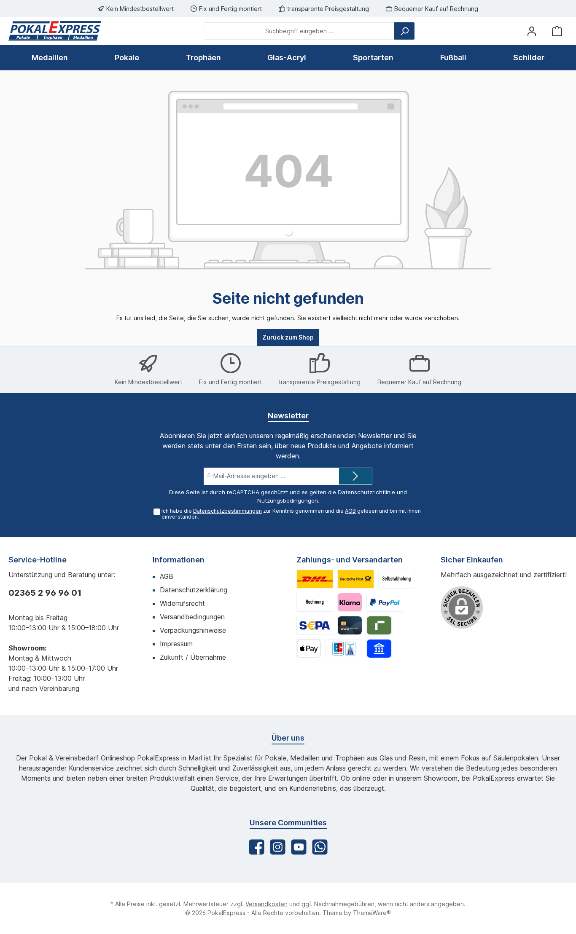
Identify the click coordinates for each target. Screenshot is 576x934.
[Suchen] (404, 31)
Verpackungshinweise (193, 630)
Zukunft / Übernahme (193, 657)
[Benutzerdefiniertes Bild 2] (355, 579)
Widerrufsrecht (182, 603)
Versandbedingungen (192, 617)
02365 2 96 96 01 (44, 593)
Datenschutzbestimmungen (227, 511)
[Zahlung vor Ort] (344, 648)
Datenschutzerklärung (193, 590)
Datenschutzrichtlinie (366, 492)
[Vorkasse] (314, 625)
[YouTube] (298, 847)
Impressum (176, 644)
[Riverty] (378, 625)
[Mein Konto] (531, 31)
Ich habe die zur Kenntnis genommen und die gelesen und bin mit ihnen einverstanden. (291, 514)
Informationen (179, 559)
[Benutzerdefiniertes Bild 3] (396, 579)
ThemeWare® (372, 912)
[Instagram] (277, 847)
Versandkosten (266, 903)
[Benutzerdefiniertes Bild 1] (314, 579)
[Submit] (355, 476)
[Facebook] (256, 847)
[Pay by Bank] (378, 648)
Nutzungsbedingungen (287, 500)
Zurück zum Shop (288, 337)
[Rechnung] (314, 602)
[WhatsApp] (319, 847)
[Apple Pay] (308, 648)
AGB (350, 511)
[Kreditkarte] (349, 625)
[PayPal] (384, 602)
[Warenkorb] (557, 31)
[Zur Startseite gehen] (54, 31)
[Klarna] (349, 602)
